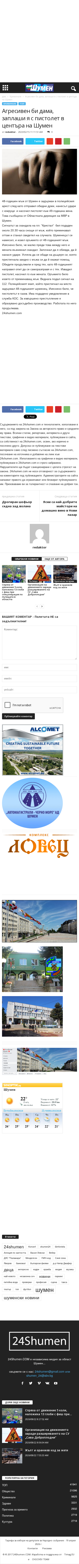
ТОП (22, 103)
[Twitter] (32, 1383)
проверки (27, 1282)
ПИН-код (46, 1257)
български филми (39, 1263)
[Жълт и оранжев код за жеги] (65, 574)
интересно (23, 1269)
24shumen (14, 1246)
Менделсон (31, 1257)
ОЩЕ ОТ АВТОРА (54, 558)
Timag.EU (69, 1554)
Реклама (47, 1548)
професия (41, 1282)
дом (4, 96)
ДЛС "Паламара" (12, 1257)
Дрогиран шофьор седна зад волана (17, 504)
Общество (8, 1491)
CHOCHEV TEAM (40, 1559)
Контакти (33, 1548)
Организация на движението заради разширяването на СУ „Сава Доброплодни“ (39, 589)
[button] (72, 87)
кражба (47, 1269)
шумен (44, 1289)
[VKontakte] (48, 1383)
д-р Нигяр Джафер (62, 1263)
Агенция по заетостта (15, 1252)
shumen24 (45, 1246)
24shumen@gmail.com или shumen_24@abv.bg (48, 1373)
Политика (8, 1515)
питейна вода (11, 1282)
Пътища (7, 581)
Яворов (8, 1263)
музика (70, 1269)
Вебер (52, 1252)
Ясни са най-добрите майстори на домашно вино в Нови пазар (59, 508)
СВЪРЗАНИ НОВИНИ (26, 558)
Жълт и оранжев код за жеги (62, 586)
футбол (27, 1289)
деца (9, 1269)
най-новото (9, 1276)
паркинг (59, 1276)
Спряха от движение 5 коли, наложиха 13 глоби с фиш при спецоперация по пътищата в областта (13, 592)
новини (44, 1276)
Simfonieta (60, 1246)
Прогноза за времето (65, 581)
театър (7, 1289)
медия (58, 1269)
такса (64, 1282)
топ (17, 1289)
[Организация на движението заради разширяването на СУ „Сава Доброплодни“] (39, 574)
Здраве (6, 1503)
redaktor (10, 131)
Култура (7, 1521)
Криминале (15, 96)
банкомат (21, 1263)
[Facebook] (23, 1383)
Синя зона (60, 1257)
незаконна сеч (27, 1276)
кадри (36, 1269)
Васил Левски (37, 1252)
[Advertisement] (39, 41)
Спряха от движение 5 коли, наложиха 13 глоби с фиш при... (48, 1412)
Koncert (32, 1246)
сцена (54, 1282)
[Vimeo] (40, 1383)
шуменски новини (21, 1297)
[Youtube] (56, 1383)
